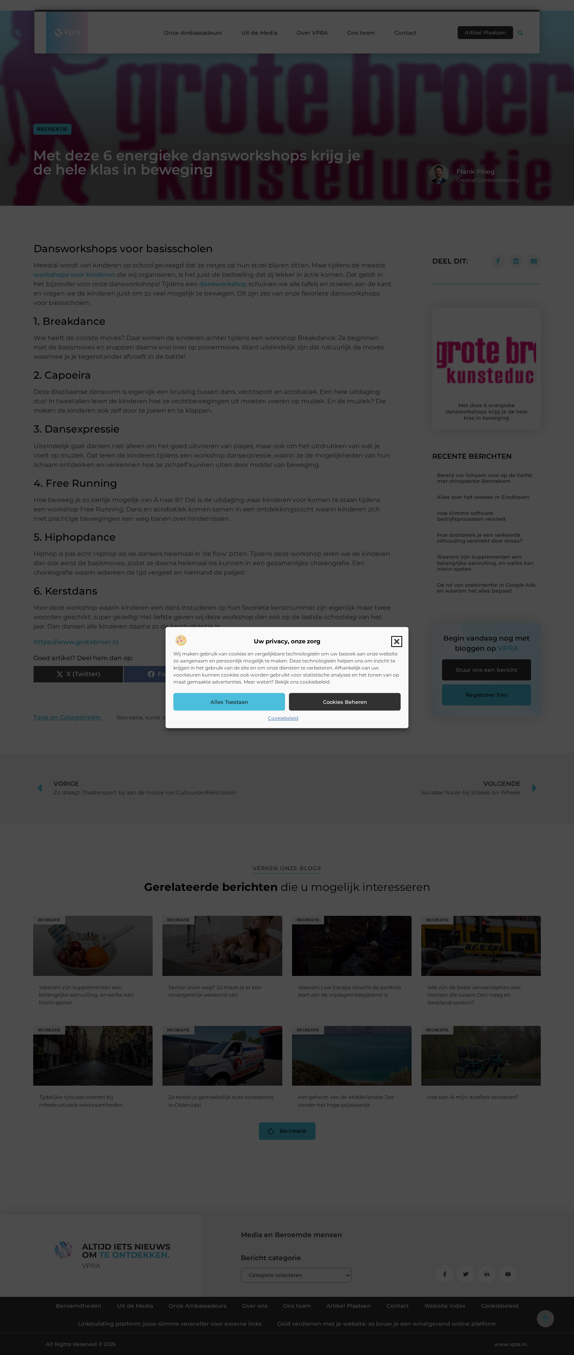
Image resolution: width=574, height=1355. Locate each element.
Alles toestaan (229, 702)
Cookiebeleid (283, 718)
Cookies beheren (345, 702)
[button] (397, 642)
